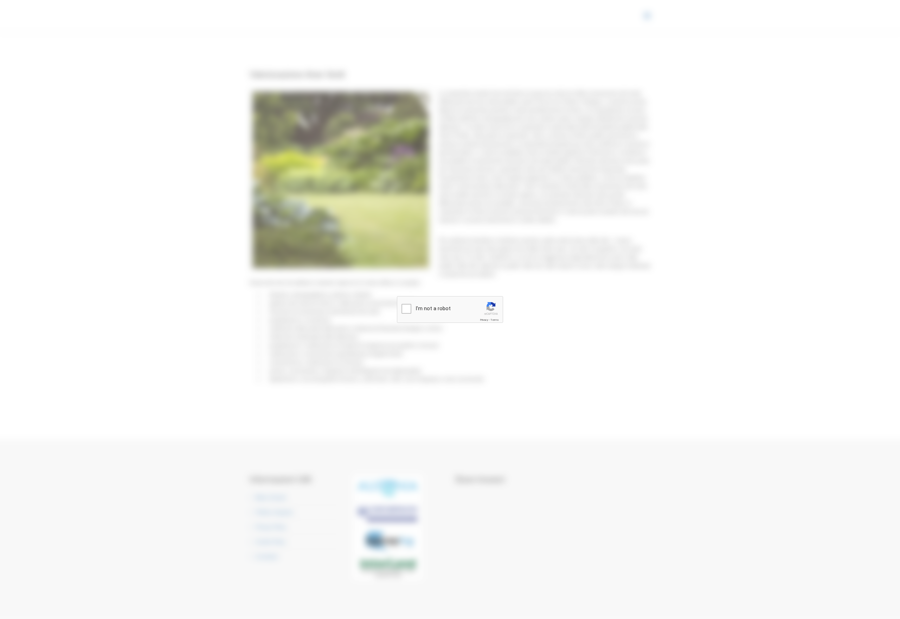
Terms (494, 319)
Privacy (484, 319)
